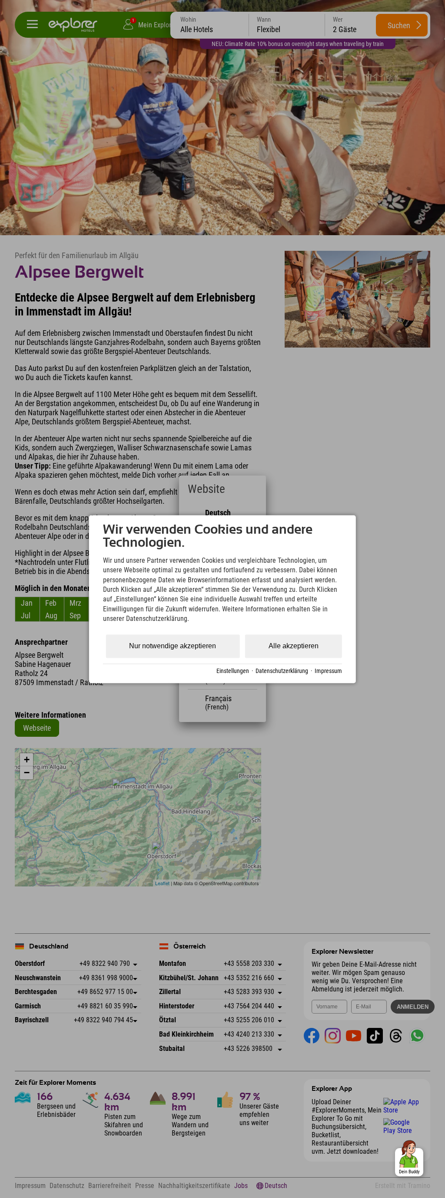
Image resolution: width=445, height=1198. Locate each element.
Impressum (328, 671)
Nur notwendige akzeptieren (172, 646)
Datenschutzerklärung (282, 671)
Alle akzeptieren (294, 646)
